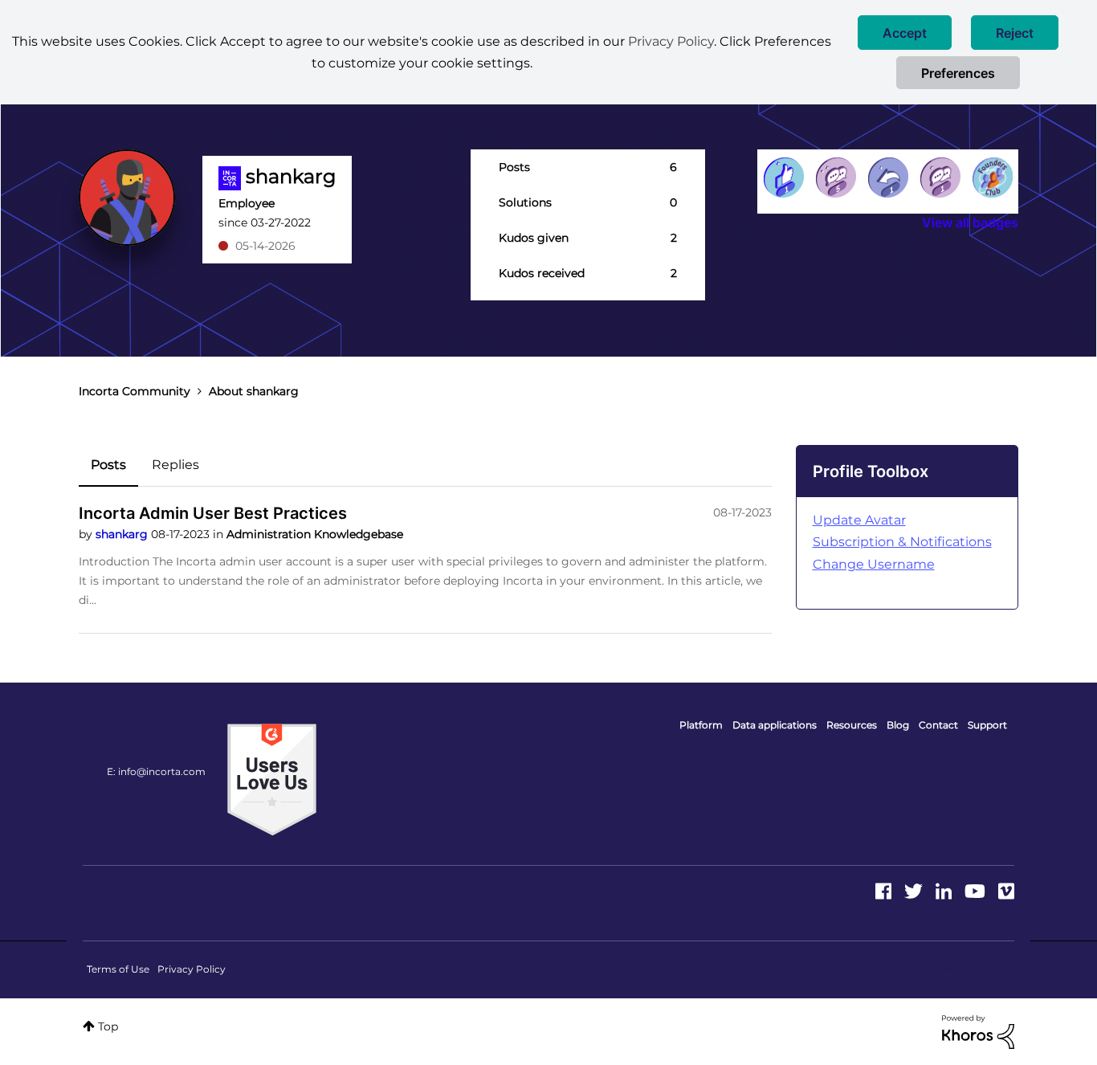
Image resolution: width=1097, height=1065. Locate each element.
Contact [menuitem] (938, 725)
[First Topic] (940, 177)
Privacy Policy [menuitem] (191, 969)
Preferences (958, 73)
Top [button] (108, 1026)
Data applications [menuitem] (774, 725)
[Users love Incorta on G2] (272, 779)
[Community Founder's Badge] (993, 177)
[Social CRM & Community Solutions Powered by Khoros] (978, 1031)
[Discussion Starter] (836, 177)
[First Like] (784, 177)
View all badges (970, 222)
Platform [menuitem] (701, 725)
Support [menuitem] (987, 725)
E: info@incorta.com (156, 771)
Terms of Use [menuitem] (118, 969)
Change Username (874, 564)
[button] (905, 32)
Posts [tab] (108, 464)
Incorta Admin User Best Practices (213, 513)
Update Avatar (859, 520)
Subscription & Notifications (902, 541)
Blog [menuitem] (898, 725)
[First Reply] (888, 177)
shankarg (123, 534)
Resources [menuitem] (851, 725)
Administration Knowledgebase (314, 534)
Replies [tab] (175, 464)
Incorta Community (134, 391)
